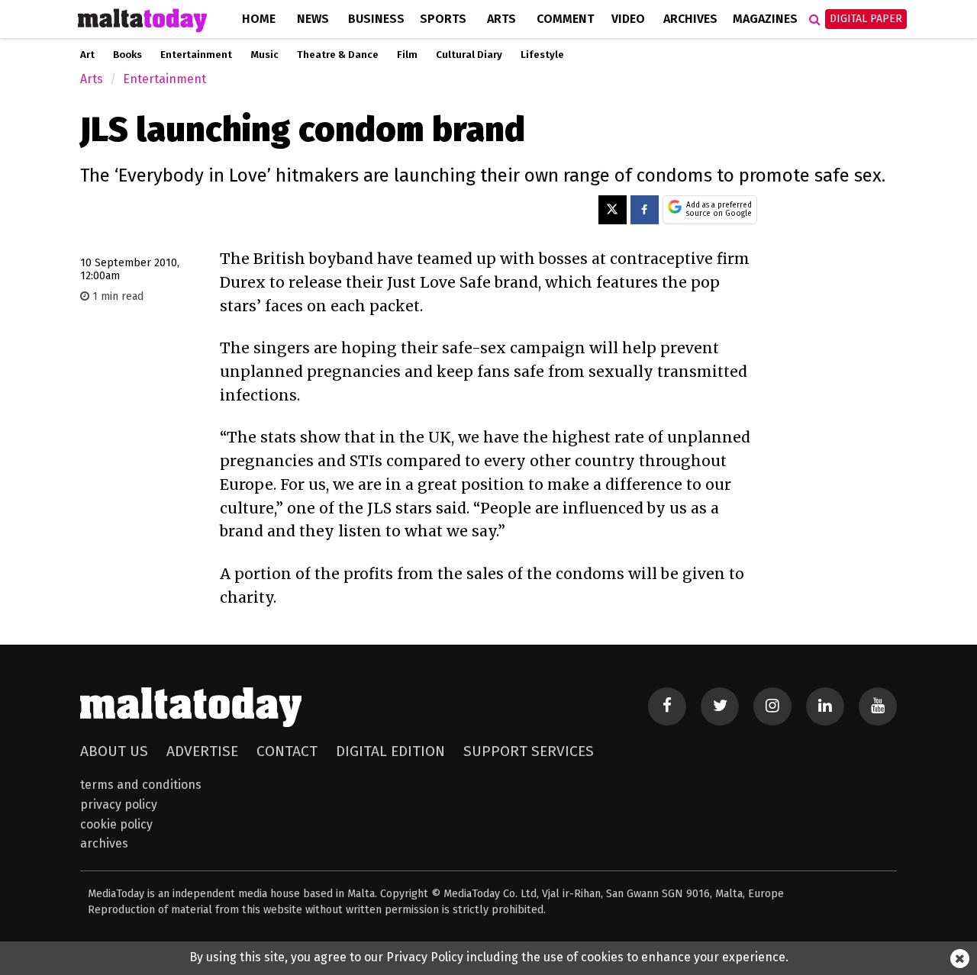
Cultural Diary (469, 55)
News (313, 18)
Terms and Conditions (141, 784)
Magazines (765, 18)
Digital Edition (390, 751)
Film (407, 55)
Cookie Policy (116, 824)
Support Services (528, 751)
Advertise (202, 751)
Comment (565, 18)
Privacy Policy (118, 804)
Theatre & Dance (338, 55)
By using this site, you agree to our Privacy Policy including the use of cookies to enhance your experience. (488, 957)
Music (264, 55)
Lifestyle (542, 55)
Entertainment (196, 55)
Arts (501, 18)
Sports (443, 18)
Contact (287, 751)
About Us (114, 751)
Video (628, 18)
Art (87, 55)
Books (127, 55)
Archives (690, 18)
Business (376, 18)
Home (259, 18)
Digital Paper (866, 18)
